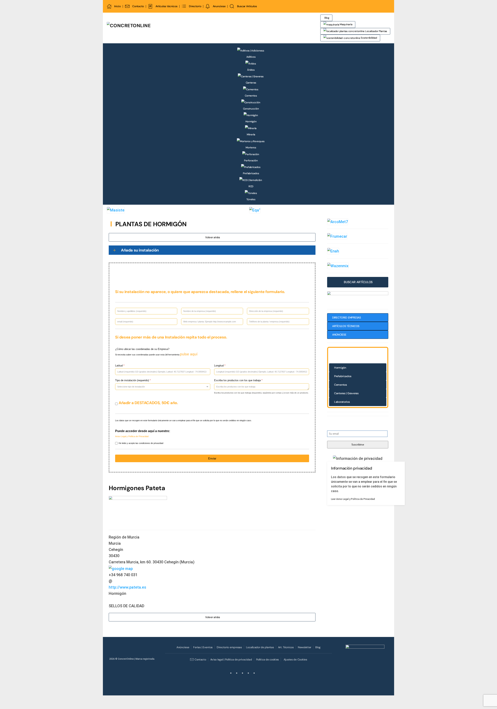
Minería (251, 134)
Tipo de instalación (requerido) (133, 380)
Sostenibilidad (368, 37)
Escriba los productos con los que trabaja (238, 380)
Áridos (251, 69)
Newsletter (304, 647)
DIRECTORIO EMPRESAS (346, 317)
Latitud (119, 365)
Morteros (251, 147)
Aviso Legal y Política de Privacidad (132, 436)
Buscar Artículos (247, 6)
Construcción (251, 108)
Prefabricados (251, 173)
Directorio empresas (229, 647)
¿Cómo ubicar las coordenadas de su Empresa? (142, 349)
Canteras (251, 82)
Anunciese (219, 6)
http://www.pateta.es (127, 587)
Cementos (251, 95)
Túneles (250, 199)
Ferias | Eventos (203, 647)
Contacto (138, 6)
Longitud (219, 365)
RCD (250, 186)
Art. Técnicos (286, 647)
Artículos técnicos (166, 6)
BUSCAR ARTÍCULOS (358, 282)
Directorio (195, 6)
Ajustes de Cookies (295, 659)
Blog (326, 17)
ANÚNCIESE (339, 334)
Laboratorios (342, 402)
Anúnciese (182, 647)
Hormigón (251, 121)
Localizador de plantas (260, 647)
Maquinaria (345, 24)
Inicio (117, 6)
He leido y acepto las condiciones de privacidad (141, 443)
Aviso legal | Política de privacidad (231, 659)
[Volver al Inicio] (152, 28)
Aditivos (251, 56)
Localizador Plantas (376, 31)
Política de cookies (267, 659)
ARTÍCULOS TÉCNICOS (345, 326)
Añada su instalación (140, 250)
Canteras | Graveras (346, 393)
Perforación (251, 160)
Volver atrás (212, 237)
